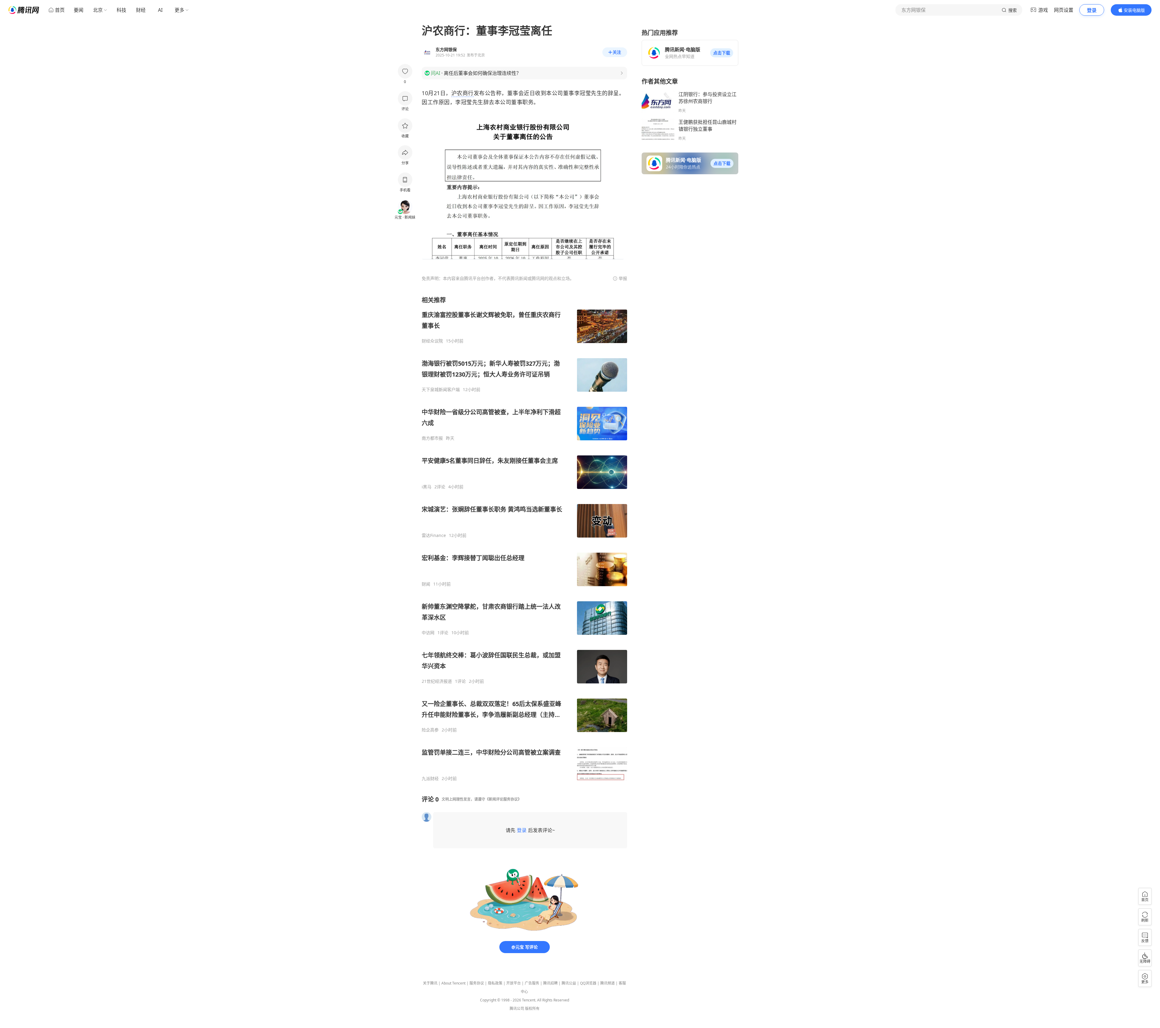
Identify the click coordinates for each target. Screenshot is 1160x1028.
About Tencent (453, 983)
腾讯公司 (517, 1008)
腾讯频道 (607, 983)
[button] (721, 52)
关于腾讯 (430, 983)
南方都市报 (432, 438)
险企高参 (430, 730)
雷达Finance (434, 535)
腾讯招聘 (550, 983)
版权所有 (532, 1008)
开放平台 (513, 983)
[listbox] (524, 539)
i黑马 (426, 487)
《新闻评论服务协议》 (503, 799)
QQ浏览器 (588, 983)
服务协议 (476, 983)
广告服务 (532, 983)
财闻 (426, 584)
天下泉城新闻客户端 (441, 389)
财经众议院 (432, 341)
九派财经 (430, 778)
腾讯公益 (569, 983)
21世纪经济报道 (437, 681)
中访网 (428, 633)
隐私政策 (495, 983)
